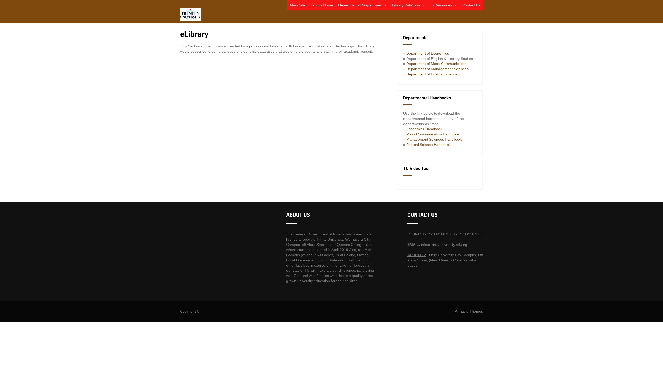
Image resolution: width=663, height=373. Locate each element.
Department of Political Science (431, 74)
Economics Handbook (424, 129)
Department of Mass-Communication (436, 64)
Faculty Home (321, 5)
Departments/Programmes (360, 5)
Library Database (406, 5)
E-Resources (441, 5)
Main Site (297, 5)
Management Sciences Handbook (433, 139)
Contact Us (471, 5)
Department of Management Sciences (437, 69)
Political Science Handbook (428, 144)
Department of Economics (427, 53)
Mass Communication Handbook (433, 134)
